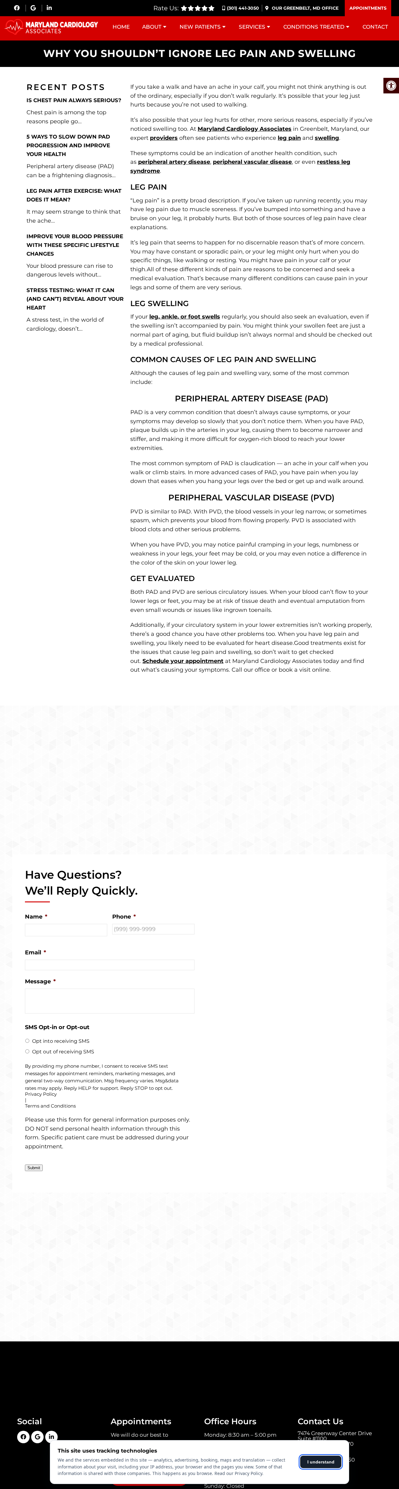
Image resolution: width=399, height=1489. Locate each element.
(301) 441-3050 (243, 8)
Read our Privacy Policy (238, 1473)
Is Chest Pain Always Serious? (73, 100)
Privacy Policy (41, 1094)
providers (164, 138)
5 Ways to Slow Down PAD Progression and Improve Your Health (68, 145)
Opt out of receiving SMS (63, 1052)
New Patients (200, 27)
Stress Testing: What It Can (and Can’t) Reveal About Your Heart (75, 299)
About (151, 27)
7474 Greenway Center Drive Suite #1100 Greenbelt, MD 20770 (335, 1439)
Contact (375, 27)
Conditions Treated (313, 27)
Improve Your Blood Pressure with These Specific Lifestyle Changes (74, 245)
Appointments (368, 8)
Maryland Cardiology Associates (244, 128)
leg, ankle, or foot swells (184, 316)
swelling (327, 138)
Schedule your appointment (183, 661)
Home (121, 27)
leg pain (289, 138)
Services (252, 27)
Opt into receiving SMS (60, 1041)
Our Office (305, 8)
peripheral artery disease (174, 161)
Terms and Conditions (50, 1106)
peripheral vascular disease (252, 161)
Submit (33, 1167)
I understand (320, 1461)
